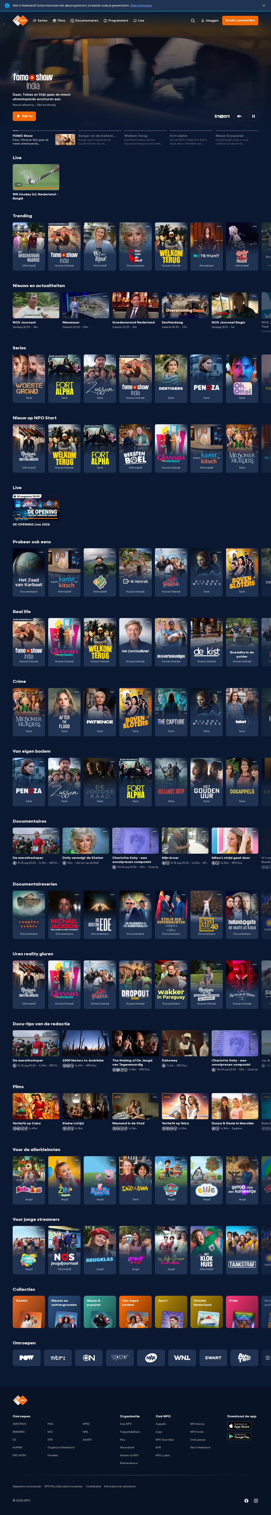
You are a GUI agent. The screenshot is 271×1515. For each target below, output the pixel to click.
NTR (50, 1439)
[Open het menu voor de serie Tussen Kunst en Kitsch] (219, 428)
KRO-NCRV (19, 1455)
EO (14, 1439)
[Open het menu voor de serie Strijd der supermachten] (183, 894)
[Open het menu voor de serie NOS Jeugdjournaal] (77, 1230)
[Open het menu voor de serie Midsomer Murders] (254, 428)
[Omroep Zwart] (213, 1358)
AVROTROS (19, 1424)
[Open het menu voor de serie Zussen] (112, 358)
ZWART (87, 1439)
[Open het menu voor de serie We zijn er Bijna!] (112, 226)
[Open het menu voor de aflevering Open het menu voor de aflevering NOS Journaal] (55, 296)
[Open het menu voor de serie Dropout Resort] (148, 964)
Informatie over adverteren (120, 1486)
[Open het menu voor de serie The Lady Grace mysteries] (183, 1230)
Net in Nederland (200, 1447)
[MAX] (151, 1358)
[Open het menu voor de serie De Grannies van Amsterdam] (183, 428)
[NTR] (58, 1358)
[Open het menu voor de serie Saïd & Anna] (148, 1160)
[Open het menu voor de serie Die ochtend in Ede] (112, 894)
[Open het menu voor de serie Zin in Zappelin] (77, 1160)
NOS (50, 1432)
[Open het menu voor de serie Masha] (41, 1160)
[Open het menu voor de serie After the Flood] (77, 692)
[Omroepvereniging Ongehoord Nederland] (89, 1358)
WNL (85, 1432)
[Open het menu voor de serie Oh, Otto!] (254, 358)
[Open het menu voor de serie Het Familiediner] (148, 622)
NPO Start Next (165, 1439)
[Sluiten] (263, 5)
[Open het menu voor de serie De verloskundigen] (183, 622)
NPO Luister (163, 1455)
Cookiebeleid (93, 1486)
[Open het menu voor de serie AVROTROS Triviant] (219, 226)
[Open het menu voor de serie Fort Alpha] (77, 358)
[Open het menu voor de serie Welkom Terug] (183, 226)
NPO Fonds (196, 1432)
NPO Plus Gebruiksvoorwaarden (64, 1486)
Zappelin (161, 1424)
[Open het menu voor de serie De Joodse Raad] (112, 761)
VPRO (86, 1424)
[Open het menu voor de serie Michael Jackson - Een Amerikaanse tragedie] (77, 894)
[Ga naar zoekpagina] (193, 20)
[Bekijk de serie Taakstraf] (242, 1250)
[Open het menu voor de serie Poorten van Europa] (41, 894)
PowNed (53, 1455)
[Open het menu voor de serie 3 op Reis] (112, 552)
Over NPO (126, 1424)
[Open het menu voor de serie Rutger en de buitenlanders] (41, 428)
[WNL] (182, 1358)
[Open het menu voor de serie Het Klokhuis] (219, 1230)
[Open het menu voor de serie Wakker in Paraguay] (183, 964)
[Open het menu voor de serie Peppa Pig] (112, 1160)
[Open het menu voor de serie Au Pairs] (183, 552)
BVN (158, 1447)
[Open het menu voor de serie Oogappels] (254, 761)
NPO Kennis (197, 1424)
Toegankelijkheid (130, 1432)
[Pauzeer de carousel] (253, 116)
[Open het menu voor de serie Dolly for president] (254, 226)
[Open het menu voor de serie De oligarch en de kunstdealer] (148, 894)
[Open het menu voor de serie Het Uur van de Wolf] (148, 226)
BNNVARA (19, 1432)
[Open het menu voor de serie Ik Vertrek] (148, 552)
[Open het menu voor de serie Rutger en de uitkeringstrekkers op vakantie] (219, 964)
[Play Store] (239, 1436)
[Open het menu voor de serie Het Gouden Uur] (219, 761)
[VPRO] (120, 1358)
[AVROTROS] (244, 1358)
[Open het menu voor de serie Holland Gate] (254, 894)
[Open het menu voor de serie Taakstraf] (254, 1230)
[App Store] (239, 1426)
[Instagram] (256, 1501)
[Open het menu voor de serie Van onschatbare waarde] (41, 226)
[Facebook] (246, 1501)
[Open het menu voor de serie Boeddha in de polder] (254, 622)
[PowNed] (27, 1358)
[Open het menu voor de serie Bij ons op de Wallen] (254, 964)
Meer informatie (141, 5)
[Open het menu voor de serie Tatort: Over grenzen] (254, 692)
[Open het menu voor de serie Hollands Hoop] (183, 761)
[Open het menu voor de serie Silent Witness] (219, 552)
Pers (122, 1439)
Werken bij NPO (129, 1455)
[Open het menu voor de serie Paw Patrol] (183, 1160)
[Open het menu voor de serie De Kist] (219, 622)
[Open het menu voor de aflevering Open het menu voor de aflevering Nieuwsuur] (105, 296)
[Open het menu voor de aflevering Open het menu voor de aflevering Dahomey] (204, 1034)
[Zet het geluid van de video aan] (239, 116)
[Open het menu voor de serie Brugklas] (112, 1230)
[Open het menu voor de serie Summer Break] (41, 1230)
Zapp (159, 1432)
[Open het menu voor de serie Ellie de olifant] (219, 1160)
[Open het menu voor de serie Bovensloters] (254, 552)
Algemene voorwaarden (27, 1486)
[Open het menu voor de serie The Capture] (183, 692)
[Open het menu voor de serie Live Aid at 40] (219, 894)
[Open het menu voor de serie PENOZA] (219, 358)
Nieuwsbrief (127, 1447)
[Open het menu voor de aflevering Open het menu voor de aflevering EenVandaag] (204, 296)
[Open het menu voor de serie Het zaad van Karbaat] (41, 552)
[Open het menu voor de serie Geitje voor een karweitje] (254, 1160)
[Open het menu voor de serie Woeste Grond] (41, 358)
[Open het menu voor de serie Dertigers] (183, 358)
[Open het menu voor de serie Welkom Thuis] (148, 1230)
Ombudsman (198, 1439)
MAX (50, 1424)
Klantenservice (128, 1463)
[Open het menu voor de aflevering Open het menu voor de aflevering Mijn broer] (204, 831)
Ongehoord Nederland (61, 1447)
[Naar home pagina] (20, 20)
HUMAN (17, 1447)
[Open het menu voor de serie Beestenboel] (148, 428)
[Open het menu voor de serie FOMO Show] (77, 226)
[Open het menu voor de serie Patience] (112, 692)
